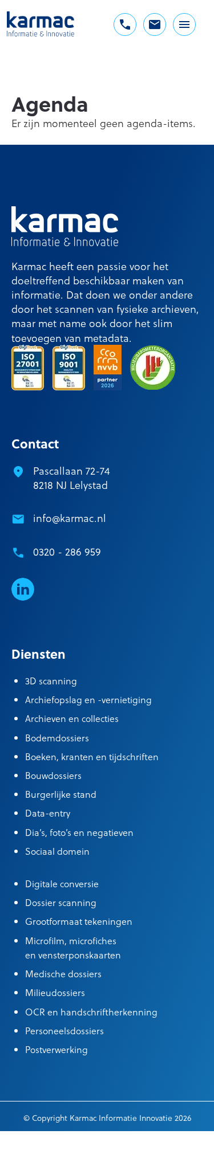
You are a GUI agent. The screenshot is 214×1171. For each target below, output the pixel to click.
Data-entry (47, 812)
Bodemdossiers (57, 737)
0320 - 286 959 (67, 551)
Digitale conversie (62, 883)
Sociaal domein (57, 851)
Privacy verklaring (130, 1158)
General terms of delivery (46, 1158)
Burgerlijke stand (60, 794)
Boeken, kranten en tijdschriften (92, 756)
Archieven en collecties (72, 718)
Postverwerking (56, 1049)
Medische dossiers (63, 973)
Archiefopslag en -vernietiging (88, 699)
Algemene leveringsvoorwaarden (59, 1143)
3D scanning (51, 680)
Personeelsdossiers (64, 1030)
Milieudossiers (55, 992)
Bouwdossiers (53, 775)
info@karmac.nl (69, 518)
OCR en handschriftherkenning (91, 1011)
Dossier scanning (60, 902)
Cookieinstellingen (159, 1143)
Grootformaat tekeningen (78, 921)
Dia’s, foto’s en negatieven (79, 832)
